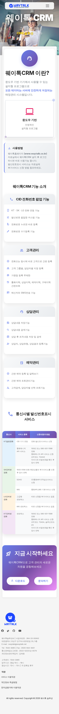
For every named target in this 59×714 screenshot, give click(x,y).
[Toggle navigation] (47, 6)
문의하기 (43, 580)
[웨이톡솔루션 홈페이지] (19, 5)
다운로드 (18, 580)
